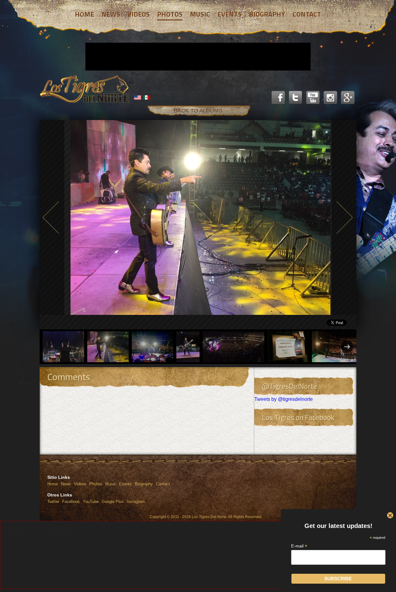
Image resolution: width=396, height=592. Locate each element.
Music (110, 484)
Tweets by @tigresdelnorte (283, 399)
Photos (95, 484)
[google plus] (348, 98)
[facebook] (278, 98)
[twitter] (296, 98)
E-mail (299, 546)
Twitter (53, 501)
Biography (144, 484)
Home (52, 484)
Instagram (136, 501)
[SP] (146, 97)
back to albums (198, 111)
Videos (80, 484)
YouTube (91, 501)
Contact (163, 484)
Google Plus (113, 501)
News (66, 484)
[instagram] (330, 98)
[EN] (137, 97)
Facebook (71, 501)
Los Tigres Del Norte (84, 89)
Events (125, 484)
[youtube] (313, 98)
